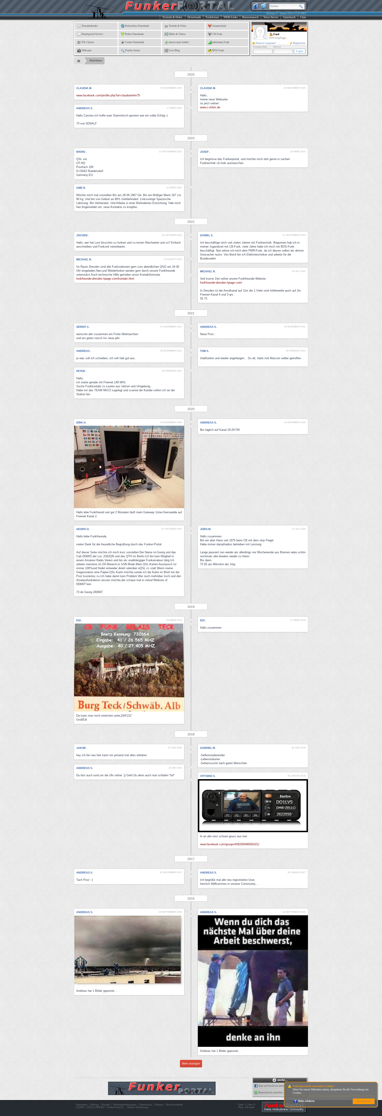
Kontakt (106, 1104)
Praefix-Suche (132, 50)
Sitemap (159, 1104)
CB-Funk (217, 34)
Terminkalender (90, 25)
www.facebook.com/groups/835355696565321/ (229, 844)
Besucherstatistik (174, 1104)
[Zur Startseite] (284, 1111)
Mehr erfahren (306, 1101)
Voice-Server (270, 17)
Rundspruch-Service (92, 34)
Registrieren (299, 43)
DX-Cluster (88, 42)
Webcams (87, 50)
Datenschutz (145, 1104)
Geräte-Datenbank (134, 42)
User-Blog (174, 50)
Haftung (94, 1104)
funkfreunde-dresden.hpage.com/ (221, 282)
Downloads (194, 17)
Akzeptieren (363, 1101)
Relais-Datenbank (134, 34)
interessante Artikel (179, 42)
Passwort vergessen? (266, 43)
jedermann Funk (220, 42)
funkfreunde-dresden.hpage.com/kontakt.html (105, 278)
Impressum (81, 1104)
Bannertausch (250, 17)
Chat (303, 17)
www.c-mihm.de (210, 107)
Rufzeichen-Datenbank (137, 25)
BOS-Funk (218, 50)
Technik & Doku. (172, 17)
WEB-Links (230, 17)
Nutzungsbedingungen (124, 1104)
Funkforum (212, 17)
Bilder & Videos (177, 34)
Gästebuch (289, 17)
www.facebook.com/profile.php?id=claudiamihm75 (108, 95)
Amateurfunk (219, 25)
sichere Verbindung (137, 1107)
